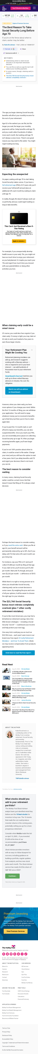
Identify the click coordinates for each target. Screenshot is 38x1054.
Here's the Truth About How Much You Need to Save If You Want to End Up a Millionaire (23, 711)
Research (5, 971)
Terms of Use (6, 1028)
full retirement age (9, 185)
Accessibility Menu (19, 1)
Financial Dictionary (23, 999)
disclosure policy (17, 789)
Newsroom (5, 974)
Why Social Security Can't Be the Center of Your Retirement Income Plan (23, 689)
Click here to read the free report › (18, 653)
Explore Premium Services (21, 23)
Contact (4, 977)
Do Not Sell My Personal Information (12, 1050)
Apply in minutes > (19, 241)
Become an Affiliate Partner (10, 1018)
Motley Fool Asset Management (11, 1007)
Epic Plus (24, 974)
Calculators (21, 996)
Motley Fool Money (27, 982)
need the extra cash (15, 545)
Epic (23, 971)
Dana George (25, 676)
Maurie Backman (26, 686)
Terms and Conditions (8, 1046)
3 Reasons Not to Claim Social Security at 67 (24, 703)
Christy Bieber (25, 669)
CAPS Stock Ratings (24, 991)
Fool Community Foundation (10, 1015)
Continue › (12, 876)
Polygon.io (23, 959)
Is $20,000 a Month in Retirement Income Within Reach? (22, 672)
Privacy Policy (6, 1032)
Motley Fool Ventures (8, 1013)
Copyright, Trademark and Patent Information (15, 1042)
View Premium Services (16, 931)
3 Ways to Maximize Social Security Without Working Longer (22, 696)
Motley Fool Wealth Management (11, 1010)
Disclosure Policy (7, 1035)
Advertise (5, 980)
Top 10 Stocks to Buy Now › (20, 8)
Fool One (24, 980)
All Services (25, 966)
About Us (5, 966)
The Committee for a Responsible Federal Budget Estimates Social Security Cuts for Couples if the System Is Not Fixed (24, 681)
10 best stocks (21, 814)
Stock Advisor (26, 969)
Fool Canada (5, 993)
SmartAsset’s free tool (13, 376)
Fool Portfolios (26, 977)
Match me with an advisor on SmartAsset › (18, 390)
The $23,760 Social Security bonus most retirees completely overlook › (19, 76)
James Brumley (26, 700)
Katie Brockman (9, 45)
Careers (4, 969)
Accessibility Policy (7, 1039)
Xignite (16, 959)
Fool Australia (6, 991)
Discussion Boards (23, 993)
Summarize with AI (11, 53)
